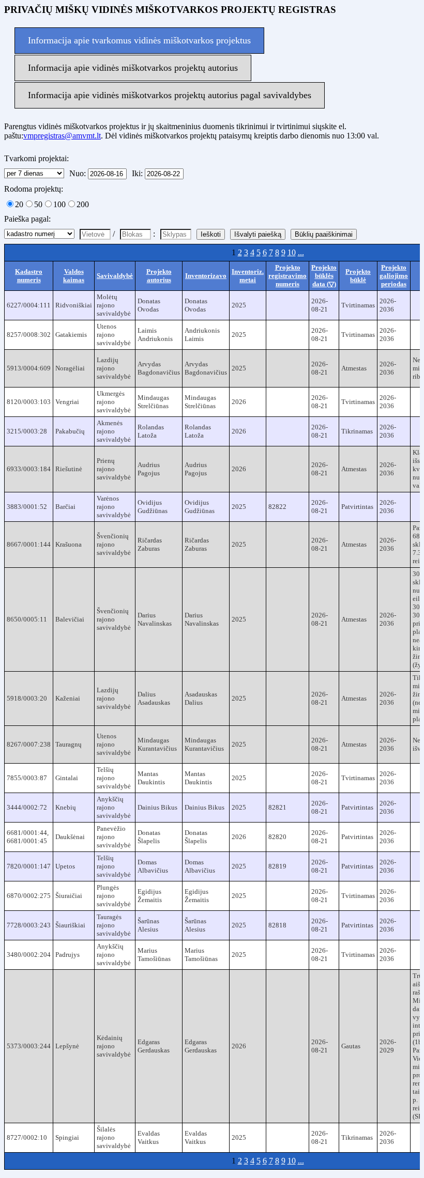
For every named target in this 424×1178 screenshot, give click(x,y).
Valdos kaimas (73, 276)
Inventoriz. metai (248, 276)
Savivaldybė (115, 276)
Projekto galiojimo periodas (394, 276)
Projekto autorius (159, 276)
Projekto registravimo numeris (287, 276)
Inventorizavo (205, 276)
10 (291, 252)
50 (38, 204)
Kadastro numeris (28, 276)
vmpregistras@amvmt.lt (62, 135)
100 (59, 204)
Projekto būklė (358, 276)
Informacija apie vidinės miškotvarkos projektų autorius (133, 68)
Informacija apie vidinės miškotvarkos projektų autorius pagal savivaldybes (169, 95)
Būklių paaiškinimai (324, 234)
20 (19, 204)
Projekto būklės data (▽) (324, 276)
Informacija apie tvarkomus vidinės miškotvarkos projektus (139, 40)
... (301, 252)
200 (83, 204)
